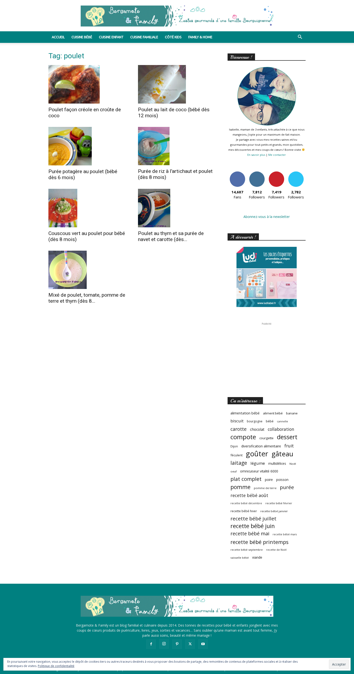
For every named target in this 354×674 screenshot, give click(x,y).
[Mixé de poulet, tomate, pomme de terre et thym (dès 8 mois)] (87, 270)
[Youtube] (203, 644)
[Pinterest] (177, 644)
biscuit (236, 420)
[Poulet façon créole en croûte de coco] (87, 84)
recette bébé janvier (274, 511)
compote (243, 436)
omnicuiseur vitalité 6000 (259, 471)
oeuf (233, 471)
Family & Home (200, 37)
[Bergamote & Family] (177, 16)
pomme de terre (265, 488)
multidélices (277, 463)
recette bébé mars (285, 534)
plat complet (246, 478)
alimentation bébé (245, 413)
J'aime (237, 173)
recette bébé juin (252, 526)
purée (287, 487)
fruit (289, 445)
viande (257, 557)
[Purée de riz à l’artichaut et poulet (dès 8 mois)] (177, 146)
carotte (238, 429)
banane (292, 413)
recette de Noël (276, 549)
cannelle (282, 421)
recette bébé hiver (243, 511)
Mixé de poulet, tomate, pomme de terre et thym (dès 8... (86, 298)
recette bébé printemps (259, 541)
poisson (282, 479)
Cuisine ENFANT (111, 37)
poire (269, 479)
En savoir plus (256, 155)
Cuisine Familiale (144, 37)
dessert (287, 436)
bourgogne (254, 421)
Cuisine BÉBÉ (82, 37)
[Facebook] (151, 644)
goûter (257, 453)
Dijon (234, 446)
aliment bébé (273, 413)
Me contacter (277, 155)
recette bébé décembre (246, 503)
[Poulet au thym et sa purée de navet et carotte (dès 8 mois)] (177, 208)
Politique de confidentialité (56, 666)
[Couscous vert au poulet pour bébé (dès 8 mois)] (87, 208)
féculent (236, 455)
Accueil (58, 37)
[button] (300, 37)
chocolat (257, 429)
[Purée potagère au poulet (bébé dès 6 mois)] (87, 146)
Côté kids (173, 37)
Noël (292, 463)
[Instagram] (164, 644)
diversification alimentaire (261, 446)
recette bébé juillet (253, 518)
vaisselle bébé (239, 557)
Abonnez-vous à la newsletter (266, 216)
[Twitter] (190, 644)
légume (257, 463)
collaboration (281, 429)
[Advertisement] (266, 356)
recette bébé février (278, 503)
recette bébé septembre (246, 549)
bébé (270, 421)
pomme (240, 487)
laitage (238, 462)
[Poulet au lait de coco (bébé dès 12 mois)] (177, 84)
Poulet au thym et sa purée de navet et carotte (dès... (171, 236)
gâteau (282, 453)
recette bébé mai (249, 533)
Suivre (257, 173)
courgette (266, 438)
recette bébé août (249, 495)
